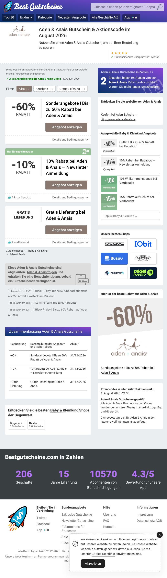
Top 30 (9, 17)
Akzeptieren (93, 563)
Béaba (36, 425)
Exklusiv (26, 17)
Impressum (145, 514)
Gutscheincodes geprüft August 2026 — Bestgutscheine (35, 7)
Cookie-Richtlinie (103, 554)
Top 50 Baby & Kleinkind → (121, 216)
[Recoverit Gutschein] (114, 273)
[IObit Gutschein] (143, 244)
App (127, 17)
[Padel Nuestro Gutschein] (143, 273)
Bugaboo (17, 425)
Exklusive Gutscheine (77, 514)
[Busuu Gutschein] (114, 258)
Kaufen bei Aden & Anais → (119, 114)
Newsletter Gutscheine (77, 521)
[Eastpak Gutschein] (143, 258)
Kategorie (45, 17)
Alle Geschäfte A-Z (105, 17)
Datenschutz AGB (149, 521)
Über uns (109, 514)
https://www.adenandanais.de (118, 119)
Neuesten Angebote (72, 17)
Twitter (41, 518)
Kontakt (108, 527)
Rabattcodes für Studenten (73, 529)
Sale (65, 537)
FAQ (106, 521)
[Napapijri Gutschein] (114, 244)
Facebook (43, 524)
